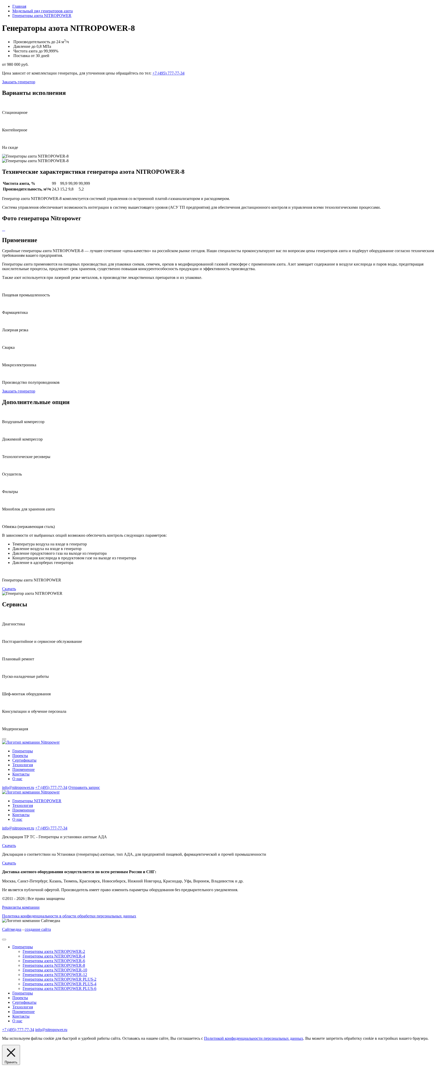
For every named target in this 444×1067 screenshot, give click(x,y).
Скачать (9, 589)
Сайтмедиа (11, 929)
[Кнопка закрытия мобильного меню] (4, 939)
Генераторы (22, 751)
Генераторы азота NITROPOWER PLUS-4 (59, 984)
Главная (19, 6)
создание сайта (38, 929)
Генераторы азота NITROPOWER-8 (54, 965)
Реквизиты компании (21, 907)
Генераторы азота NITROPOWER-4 (54, 956)
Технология (22, 765)
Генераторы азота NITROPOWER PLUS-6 (59, 988)
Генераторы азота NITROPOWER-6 (54, 961)
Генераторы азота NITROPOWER (41, 15)
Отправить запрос (84, 787)
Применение (23, 769)
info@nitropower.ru (18, 787)
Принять (11, 1062)
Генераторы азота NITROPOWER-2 (54, 951)
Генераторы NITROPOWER (36, 801)
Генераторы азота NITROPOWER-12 (55, 974)
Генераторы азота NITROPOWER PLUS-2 (59, 979)
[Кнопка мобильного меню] (4, 739)
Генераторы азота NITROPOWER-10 (55, 970)
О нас (17, 779)
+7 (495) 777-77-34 (168, 73)
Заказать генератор (18, 82)
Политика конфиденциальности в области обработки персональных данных (69, 916)
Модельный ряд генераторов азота (42, 11)
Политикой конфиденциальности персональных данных (253, 1038)
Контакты (21, 774)
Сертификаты (24, 760)
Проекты (20, 755)
